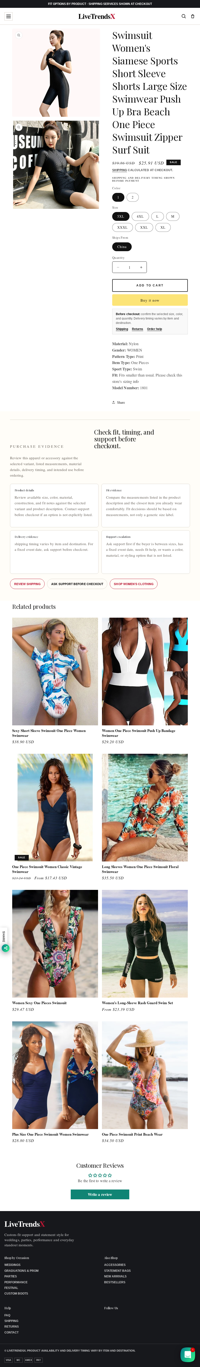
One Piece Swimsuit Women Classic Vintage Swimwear (47, 869)
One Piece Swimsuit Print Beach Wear (132, 1134)
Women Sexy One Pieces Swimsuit (39, 1003)
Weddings (12, 1265)
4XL (140, 216)
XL (163, 227)
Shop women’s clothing (133, 584)
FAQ (7, 1315)
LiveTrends (96, 16)
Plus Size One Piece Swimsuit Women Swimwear (50, 1134)
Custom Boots (16, 1293)
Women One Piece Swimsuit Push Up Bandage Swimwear (138, 733)
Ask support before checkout (77, 584)
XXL (144, 227)
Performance (16, 1282)
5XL (120, 216)
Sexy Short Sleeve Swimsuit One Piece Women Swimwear (49, 733)
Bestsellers (114, 1282)
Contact (11, 1332)
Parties (10, 1276)
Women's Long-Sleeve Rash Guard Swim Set (137, 1003)
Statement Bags (117, 1271)
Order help (154, 329)
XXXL (122, 227)
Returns (137, 329)
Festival (11, 1288)
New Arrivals (115, 1276)
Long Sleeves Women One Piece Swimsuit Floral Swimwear (140, 869)
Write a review (100, 1194)
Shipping (119, 170)
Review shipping (27, 584)
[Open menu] (8, 16)
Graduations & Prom (21, 1271)
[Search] (184, 16)
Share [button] (121, 402)
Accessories (115, 1265)
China (122, 246)
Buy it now (150, 300)
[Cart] (193, 16)
